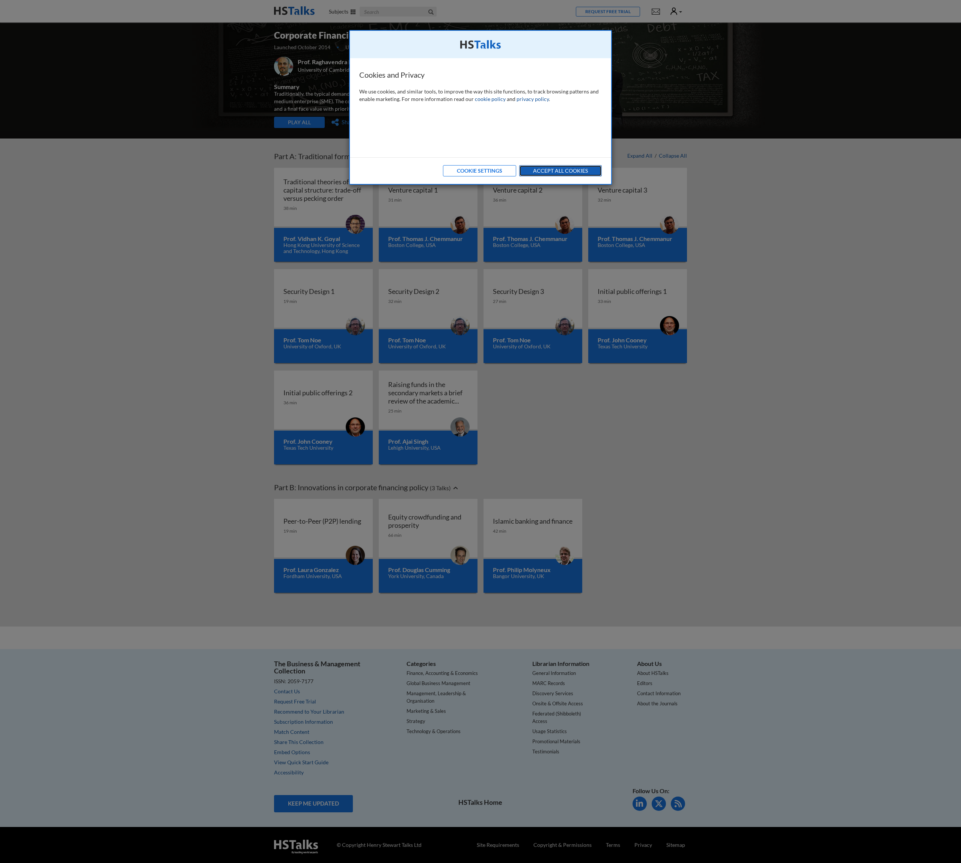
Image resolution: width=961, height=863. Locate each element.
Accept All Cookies (560, 170)
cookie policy (490, 99)
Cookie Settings (479, 170)
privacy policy (533, 99)
